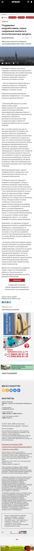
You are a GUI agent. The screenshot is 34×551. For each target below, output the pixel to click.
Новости (4, 14)
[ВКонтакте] (3, 302)
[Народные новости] (28, 2)
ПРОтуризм (21, 17)
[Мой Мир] (8, 302)
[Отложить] (13, 63)
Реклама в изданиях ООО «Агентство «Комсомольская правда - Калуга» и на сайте (17, 446)
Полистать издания (7, 428)
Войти (31, 2)
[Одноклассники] (5, 302)
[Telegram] (10, 302)
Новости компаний (9, 373)
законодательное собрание (10, 309)
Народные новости (14, 14)
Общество (5, 21)
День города (12, 17)
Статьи (24, 14)
